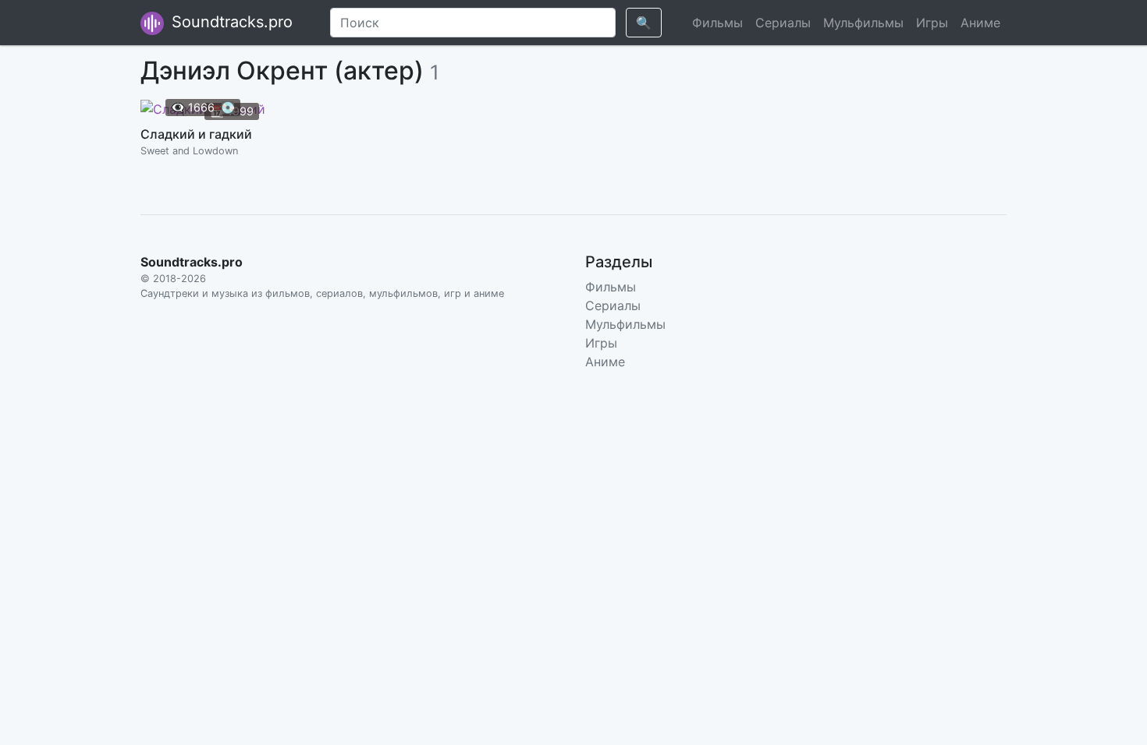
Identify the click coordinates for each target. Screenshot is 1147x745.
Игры (932, 22)
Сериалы (783, 22)
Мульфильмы (863, 22)
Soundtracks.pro (230, 21)
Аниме (980, 22)
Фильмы (717, 22)
